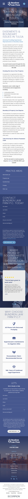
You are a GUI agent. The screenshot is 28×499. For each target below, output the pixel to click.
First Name (5, 206)
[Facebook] (11, 478)
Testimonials (14, 470)
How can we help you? (7, 223)
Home (14, 464)
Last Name (5, 209)
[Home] (14, 4)
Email (4, 216)
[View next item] (15, 304)
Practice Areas (14, 468)
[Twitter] (16, 478)
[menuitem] (14, 175)
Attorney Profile (14, 466)
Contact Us (14, 472)
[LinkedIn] (14, 478)
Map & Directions (14, 457)
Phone (4, 213)
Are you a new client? (7, 220)
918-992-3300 (14, 447)
